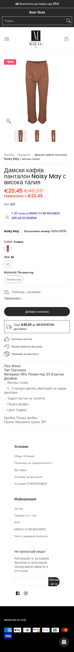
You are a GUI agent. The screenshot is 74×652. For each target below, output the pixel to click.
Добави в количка (37, 312)
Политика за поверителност (33, 463)
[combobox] (33, 21)
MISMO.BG (10, 620)
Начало (9, 155)
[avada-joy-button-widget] (64, 642)
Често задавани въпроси (31, 536)
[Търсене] (68, 21)
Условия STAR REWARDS (30, 484)
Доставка (20, 470)
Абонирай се (54, 582)
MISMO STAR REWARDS (30, 529)
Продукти (24, 155)
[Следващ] (67, 92)
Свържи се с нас (25, 515)
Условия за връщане (28, 477)
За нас (18, 508)
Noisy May (11, 231)
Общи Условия (24, 456)
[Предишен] (7, 92)
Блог (17, 522)
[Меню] (6, 39)
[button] (66, 39)
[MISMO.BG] (36, 39)
